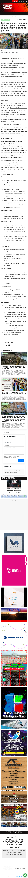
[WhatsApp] (19, 1)
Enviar (20, 460)
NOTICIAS (14, 16)
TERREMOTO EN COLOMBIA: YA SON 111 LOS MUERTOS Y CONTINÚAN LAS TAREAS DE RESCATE (13, 367)
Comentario (6, 445)
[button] (11, 1)
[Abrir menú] (2, 13)
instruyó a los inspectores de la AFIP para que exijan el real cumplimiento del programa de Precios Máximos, (14, 110)
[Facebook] (21, 1)
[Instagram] (24, 1)
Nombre (5, 439)
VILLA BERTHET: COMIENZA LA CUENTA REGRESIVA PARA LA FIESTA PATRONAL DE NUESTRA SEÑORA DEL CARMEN (14, 394)
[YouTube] (26, 1)
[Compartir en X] (6, 345)
